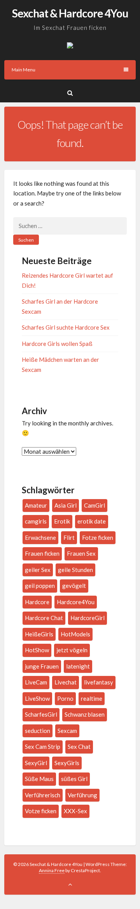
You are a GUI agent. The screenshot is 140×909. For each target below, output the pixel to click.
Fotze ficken (97, 537)
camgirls (36, 521)
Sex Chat (79, 746)
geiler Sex (38, 569)
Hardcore (37, 601)
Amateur (36, 505)
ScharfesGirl (41, 714)
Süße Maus (39, 778)
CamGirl (94, 505)
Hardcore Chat (44, 617)
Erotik (62, 521)
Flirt (69, 537)
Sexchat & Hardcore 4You (70, 13)
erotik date (91, 521)
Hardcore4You (75, 601)
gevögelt (74, 585)
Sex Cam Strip (42, 746)
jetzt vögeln (72, 649)
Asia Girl (65, 505)
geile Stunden (75, 569)
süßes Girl (74, 778)
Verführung (82, 794)
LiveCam (36, 682)
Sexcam (67, 730)
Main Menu (23, 70)
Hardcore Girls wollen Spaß (57, 343)
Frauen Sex (81, 553)
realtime (91, 698)
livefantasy (98, 682)
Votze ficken (40, 810)
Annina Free (52, 870)
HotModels (75, 634)
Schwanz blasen (85, 714)
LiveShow (37, 698)
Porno (65, 698)
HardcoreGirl (87, 617)
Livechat (65, 682)
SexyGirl (36, 762)
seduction (37, 730)
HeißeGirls (39, 634)
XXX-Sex (75, 810)
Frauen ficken (42, 553)
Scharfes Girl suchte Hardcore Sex (66, 327)
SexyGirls (66, 762)
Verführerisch (42, 794)
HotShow (37, 649)
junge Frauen (42, 666)
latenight (78, 666)
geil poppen (40, 585)
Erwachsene (40, 537)
